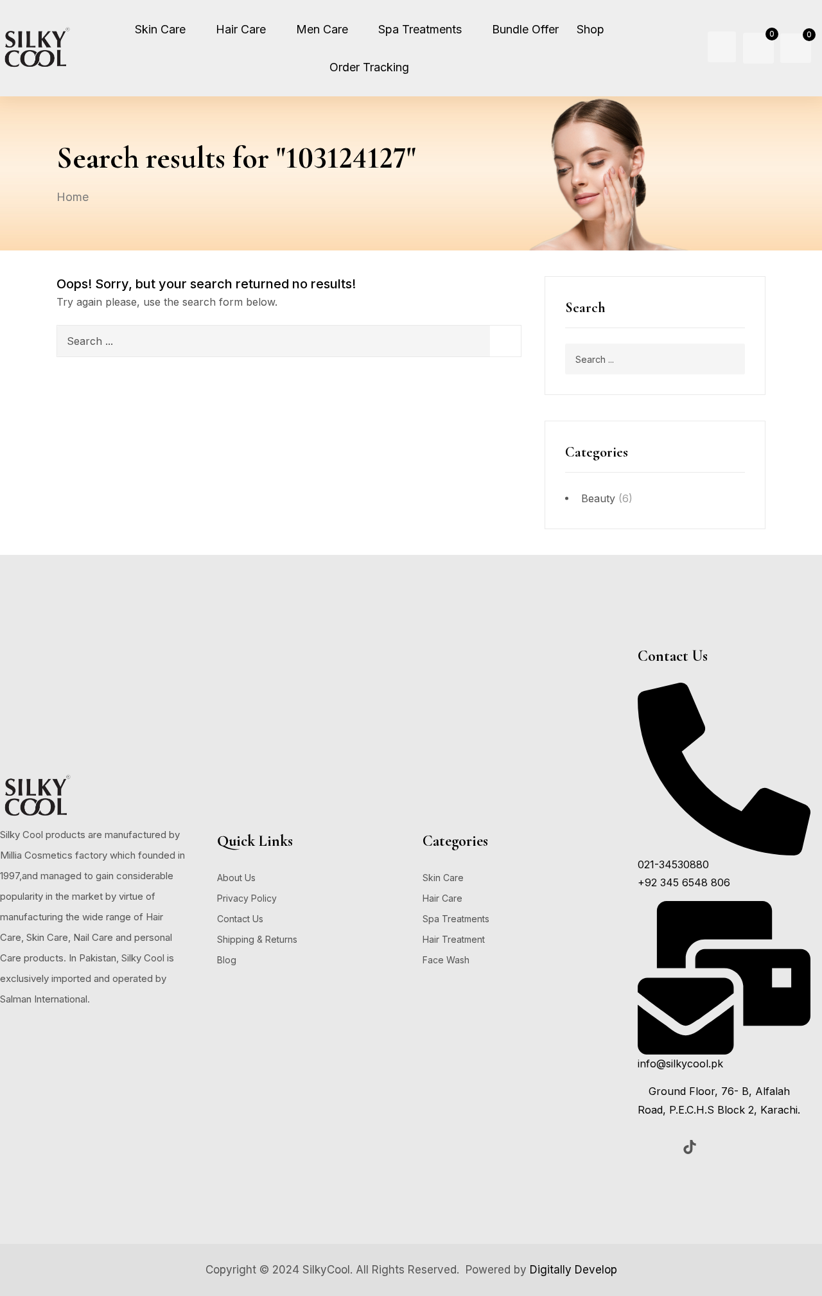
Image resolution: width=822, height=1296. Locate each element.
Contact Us (240, 918)
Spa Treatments (456, 918)
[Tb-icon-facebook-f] (647, 1147)
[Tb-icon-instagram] (668, 1147)
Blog (226, 959)
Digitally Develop (573, 1269)
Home (73, 197)
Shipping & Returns (257, 939)
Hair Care (442, 898)
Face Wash (446, 959)
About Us (236, 877)
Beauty (598, 498)
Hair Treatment (454, 939)
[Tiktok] (690, 1147)
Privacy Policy (247, 898)
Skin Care (443, 877)
